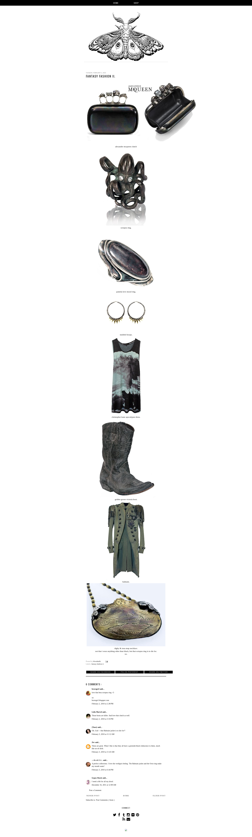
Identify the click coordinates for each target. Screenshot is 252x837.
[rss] (124, 820)
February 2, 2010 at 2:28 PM (102, 704)
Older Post (159, 796)
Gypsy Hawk (97, 778)
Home (116, 2)
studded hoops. (126, 335)
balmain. (126, 582)
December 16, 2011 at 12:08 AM (104, 785)
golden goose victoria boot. (126, 499)
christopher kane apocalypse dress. (126, 417)
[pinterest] (137, 816)
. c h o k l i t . (97, 760)
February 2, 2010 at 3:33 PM (102, 719)
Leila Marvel (97, 712)
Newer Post (92, 796)
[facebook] (119, 816)
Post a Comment (95, 790)
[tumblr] (124, 816)
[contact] (128, 820)
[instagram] (128, 816)
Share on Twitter (158, 672)
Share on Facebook (100, 672)
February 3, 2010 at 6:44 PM (102, 770)
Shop (136, 2)
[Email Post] (106, 661)
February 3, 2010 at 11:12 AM (103, 734)
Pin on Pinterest (129, 672)
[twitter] (114, 816)
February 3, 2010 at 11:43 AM (103, 752)
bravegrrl (96, 689)
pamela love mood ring (125, 292)
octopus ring (126, 228)
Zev (93, 742)
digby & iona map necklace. (126, 648)
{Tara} (95, 727)
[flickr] (133, 816)
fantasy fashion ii (97, 664)
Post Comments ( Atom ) (105, 800)
